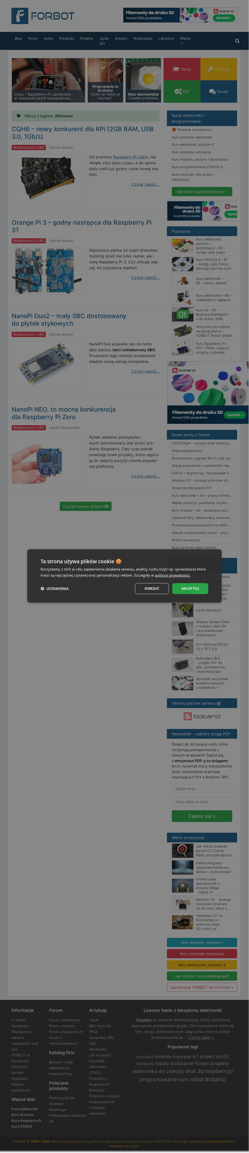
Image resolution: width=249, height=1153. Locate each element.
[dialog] (124, 576)
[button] (55, 588)
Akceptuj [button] (190, 588)
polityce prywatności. (172, 575)
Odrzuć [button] (152, 588)
